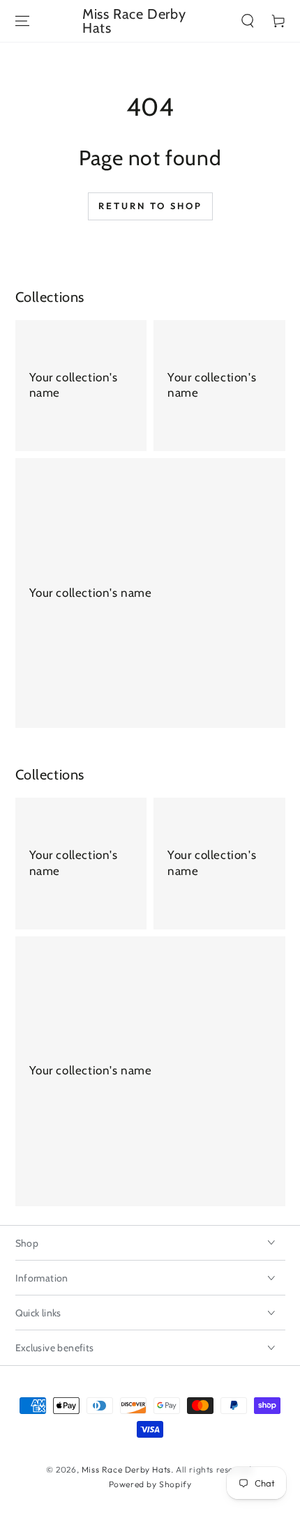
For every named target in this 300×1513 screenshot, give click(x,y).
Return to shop (150, 205)
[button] (247, 21)
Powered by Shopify (150, 1484)
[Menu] (22, 21)
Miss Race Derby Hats (126, 1469)
